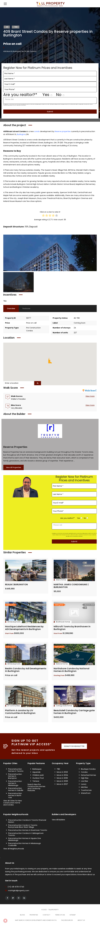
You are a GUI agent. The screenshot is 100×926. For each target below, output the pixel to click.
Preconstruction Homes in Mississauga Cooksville (24, 844)
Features (26, 308)
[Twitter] (13, 898)
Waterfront (85, 793)
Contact (46, 915)
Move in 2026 (62, 781)
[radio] (43, 216)
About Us (81, 920)
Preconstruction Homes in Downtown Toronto (27, 830)
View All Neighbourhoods (13, 848)
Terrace (35, 781)
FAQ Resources (67, 920)
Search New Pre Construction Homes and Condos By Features (36, 787)
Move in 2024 (62, 775)
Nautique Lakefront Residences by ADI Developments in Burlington (24, 628)
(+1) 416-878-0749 (16, 887)
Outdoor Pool (38, 778)
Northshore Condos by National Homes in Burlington (71, 670)
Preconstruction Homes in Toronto (15, 770)
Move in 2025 (62, 778)
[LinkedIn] (24, 898)
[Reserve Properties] (50, 431)
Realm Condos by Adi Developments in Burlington (25, 670)
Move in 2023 (62, 772)
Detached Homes (88, 775)
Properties (34, 915)
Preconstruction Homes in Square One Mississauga (24, 839)
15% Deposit (31, 226)
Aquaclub (36, 772)
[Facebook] (7, 898)
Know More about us (86, 874)
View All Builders (58, 819)
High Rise (84, 778)
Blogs (22, 915)
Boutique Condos (88, 769)
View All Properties (13, 467)
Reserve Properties (15, 447)
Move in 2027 (62, 784)
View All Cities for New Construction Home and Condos (12, 802)
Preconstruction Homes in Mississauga (15, 783)
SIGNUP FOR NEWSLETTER (74, 746)
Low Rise (84, 781)
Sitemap (73, 915)
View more (90, 396)
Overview (11, 308)
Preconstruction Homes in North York (15, 795)
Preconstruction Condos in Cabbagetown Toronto (26, 834)
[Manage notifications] (5, 921)
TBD (58, 769)
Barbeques (36, 769)
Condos (84, 772)
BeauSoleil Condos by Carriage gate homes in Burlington (74, 712)
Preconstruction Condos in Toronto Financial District (27, 821)
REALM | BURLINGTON (16, 584)
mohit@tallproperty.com (18, 890)
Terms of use (60, 915)
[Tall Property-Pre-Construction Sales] (50, 3)
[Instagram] (18, 898)
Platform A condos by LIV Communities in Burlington (20, 712)
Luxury (83, 784)
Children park (38, 775)
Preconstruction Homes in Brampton (15, 776)
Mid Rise (84, 787)
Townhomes (86, 790)
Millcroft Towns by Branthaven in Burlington (72, 628)
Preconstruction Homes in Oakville (15, 789)
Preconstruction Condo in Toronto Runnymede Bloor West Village (22, 826)
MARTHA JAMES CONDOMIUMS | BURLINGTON (71, 586)
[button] (50, 360)
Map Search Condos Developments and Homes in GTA (35, 920)
